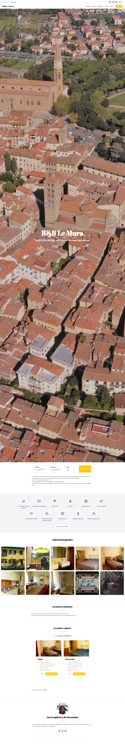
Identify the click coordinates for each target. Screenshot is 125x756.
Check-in (37, 467)
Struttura (88, 6)
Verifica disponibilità (85, 469)
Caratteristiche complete (63, 526)
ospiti (67, 467)
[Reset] (64, 467)
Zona (111, 6)
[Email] (116, 2)
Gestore (107, 6)
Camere (94, 6)
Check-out (53, 467)
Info (42, 674)
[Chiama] (110, 2)
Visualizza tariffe (51, 674)
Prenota (119, 6)
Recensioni (100, 6)
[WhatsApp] (113, 2)
